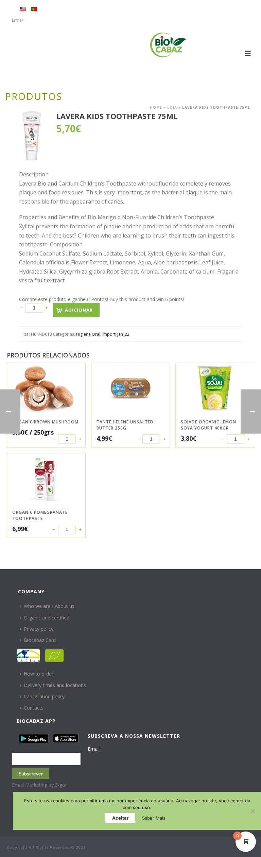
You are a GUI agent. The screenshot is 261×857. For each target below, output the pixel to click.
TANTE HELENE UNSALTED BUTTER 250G (125, 425)
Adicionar (79, 310)
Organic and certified (46, 617)
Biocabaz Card (40, 640)
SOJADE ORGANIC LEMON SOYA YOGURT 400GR (208, 425)
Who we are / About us (49, 606)
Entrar (17, 20)
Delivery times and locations (55, 685)
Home (156, 107)
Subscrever (30, 773)
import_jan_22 (115, 334)
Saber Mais (154, 818)
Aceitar (120, 818)
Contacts (34, 707)
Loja (172, 107)
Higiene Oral (88, 334)
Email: (94, 749)
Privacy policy (38, 629)
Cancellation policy (44, 696)
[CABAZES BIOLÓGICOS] (168, 45)
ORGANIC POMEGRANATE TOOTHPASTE (40, 515)
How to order (38, 673)
